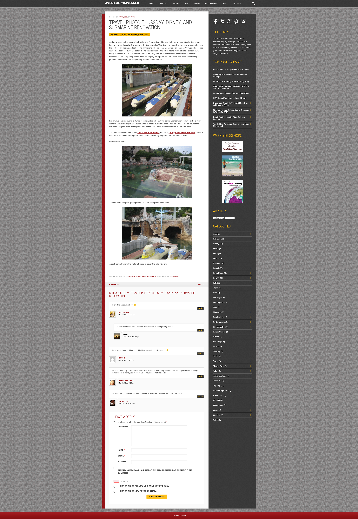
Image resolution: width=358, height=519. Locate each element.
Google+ (229, 21)
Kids (215, 293)
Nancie (121, 358)
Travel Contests (219, 376)
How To (216, 278)
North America (211, 3)
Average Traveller (122, 2)
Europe (197, 3)
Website (122, 462)
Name (121, 450)
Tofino (216, 371)
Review (216, 337)
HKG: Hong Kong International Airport (229, 98)
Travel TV (217, 381)
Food (215, 254)
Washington (218, 405)
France (216, 258)
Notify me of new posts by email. (138, 491)
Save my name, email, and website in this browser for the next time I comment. (155, 471)
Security (216, 351)
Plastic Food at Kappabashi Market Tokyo (231, 70)
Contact (164, 3)
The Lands (236, 3)
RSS (243, 21)
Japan (215, 288)
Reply (200, 308)
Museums (217, 312)
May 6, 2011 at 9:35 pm (126, 383)
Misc (225, 3)
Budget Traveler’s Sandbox (182, 132)
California (115, 35)
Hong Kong (218, 273)
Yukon (216, 420)
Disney (123, 35)
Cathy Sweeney (126, 381)
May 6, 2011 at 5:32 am (126, 360)
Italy (215, 283)
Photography (218, 327)
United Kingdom (220, 391)
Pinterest (236, 21)
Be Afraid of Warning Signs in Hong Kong (231, 81)
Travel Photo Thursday (148, 132)
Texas (215, 361)
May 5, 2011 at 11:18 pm (126, 315)
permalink (174, 276)
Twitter (223, 21)
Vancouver (217, 395)
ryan (133, 17)
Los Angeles (132, 35)
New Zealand (218, 317)
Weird (215, 410)
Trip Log (216, 386)
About (152, 3)
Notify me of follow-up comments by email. (144, 486)
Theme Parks (143, 35)
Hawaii (216, 268)
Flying (216, 249)
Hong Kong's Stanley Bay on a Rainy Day (231, 93)
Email (121, 456)
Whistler (216, 415)
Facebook (216, 21)
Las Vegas (217, 298)
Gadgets (216, 263)
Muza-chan (123, 312)
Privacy (176, 3)
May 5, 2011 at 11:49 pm (131, 337)
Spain (215, 356)
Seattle (216, 346)
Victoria (216, 400)
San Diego (217, 342)
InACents (123, 401)
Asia (186, 3)
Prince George (219, 332)
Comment (124, 427)
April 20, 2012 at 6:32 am (126, 403)
